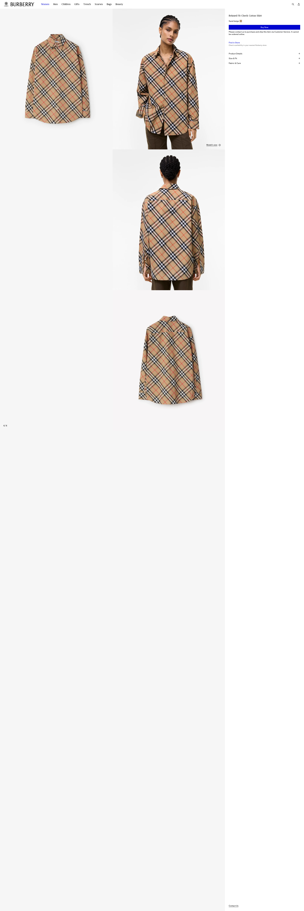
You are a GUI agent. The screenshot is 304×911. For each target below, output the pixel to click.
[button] (213, 145)
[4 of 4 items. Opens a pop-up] (112, 360)
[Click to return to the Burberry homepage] (23, 4)
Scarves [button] (99, 4)
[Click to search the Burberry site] (293, 4)
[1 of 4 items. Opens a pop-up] (56, 79)
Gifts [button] (76, 4)
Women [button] (45, 4)
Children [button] (66, 4)
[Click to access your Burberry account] (298, 4)
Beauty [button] (119, 4)
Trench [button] (87, 4)
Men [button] (55, 4)
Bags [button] (109, 4)
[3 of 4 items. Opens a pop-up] (112, 219)
